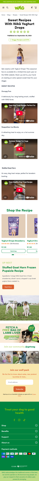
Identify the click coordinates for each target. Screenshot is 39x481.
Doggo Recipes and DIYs (20, 40)
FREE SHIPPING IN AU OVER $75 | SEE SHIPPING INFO (19, 2)
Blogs (9, 15)
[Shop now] (19, 333)
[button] (6, 357)
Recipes (15, 15)
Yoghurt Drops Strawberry (13, 240)
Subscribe (19, 389)
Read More (8, 287)
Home (3, 15)
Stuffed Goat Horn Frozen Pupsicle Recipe (19, 269)
